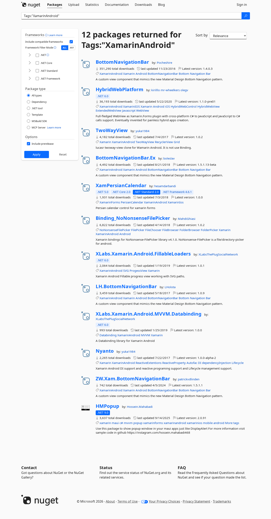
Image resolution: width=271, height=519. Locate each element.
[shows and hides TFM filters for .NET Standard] (29, 71)
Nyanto (105, 351)
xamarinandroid (175, 423)
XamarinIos (176, 202)
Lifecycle (238, 363)
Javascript (128, 110)
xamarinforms (153, 423)
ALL (65, 47)
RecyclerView (164, 142)
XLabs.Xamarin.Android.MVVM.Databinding (148, 314)
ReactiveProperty (174, 363)
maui (115, 423)
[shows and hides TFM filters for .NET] (29, 55)
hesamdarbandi (165, 186)
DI (199, 363)
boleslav (169, 158)
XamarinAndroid (110, 74)
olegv (184, 90)
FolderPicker (209, 230)
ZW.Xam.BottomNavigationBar (133, 378)
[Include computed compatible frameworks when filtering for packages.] (71, 41)
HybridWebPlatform (119, 89)
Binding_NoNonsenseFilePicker (133, 218)
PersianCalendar (132, 202)
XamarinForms (109, 202)
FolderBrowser (190, 230)
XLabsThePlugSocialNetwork (218, 254)
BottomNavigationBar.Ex (125, 157)
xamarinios (194, 423)
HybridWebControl (184, 106)
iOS (167, 106)
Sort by (202, 35)
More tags (232, 423)
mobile (208, 423)
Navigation (197, 74)
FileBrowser (170, 230)
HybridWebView (208, 106)
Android (141, 74)
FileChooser (153, 230)
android (218, 423)
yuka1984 (142, 131)
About (110, 501)
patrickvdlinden (188, 379)
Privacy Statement (196, 501)
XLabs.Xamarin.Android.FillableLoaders (143, 253)
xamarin (105, 423)
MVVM (145, 335)
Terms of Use (128, 501)
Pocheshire (164, 63)
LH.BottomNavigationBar (126, 286)
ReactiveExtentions (148, 363)
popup (137, 423)
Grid (177, 142)
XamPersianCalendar (121, 185)
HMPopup (107, 406)
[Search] (246, 15)
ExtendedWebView (108, 110)
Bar (208, 74)
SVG (126, 271)
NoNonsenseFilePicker (114, 230)
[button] (47, 35)
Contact (29, 467)
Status (105, 467)
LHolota (170, 287)
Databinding (108, 335)
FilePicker (137, 230)
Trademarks (222, 501)
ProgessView (138, 271)
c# (121, 423)
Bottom (184, 74)
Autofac (192, 363)
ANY (72, 47)
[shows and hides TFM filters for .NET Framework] (29, 79)
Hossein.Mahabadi (140, 407)
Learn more (55, 35)
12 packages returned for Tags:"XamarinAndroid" (131, 39)
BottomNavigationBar (122, 62)
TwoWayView (112, 130)
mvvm (128, 423)
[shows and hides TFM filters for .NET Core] (29, 63)
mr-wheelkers (171, 90)
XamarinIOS (131, 106)
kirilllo (156, 90)
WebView (142, 110)
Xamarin (129, 74)
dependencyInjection (216, 363)
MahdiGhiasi (186, 219)
